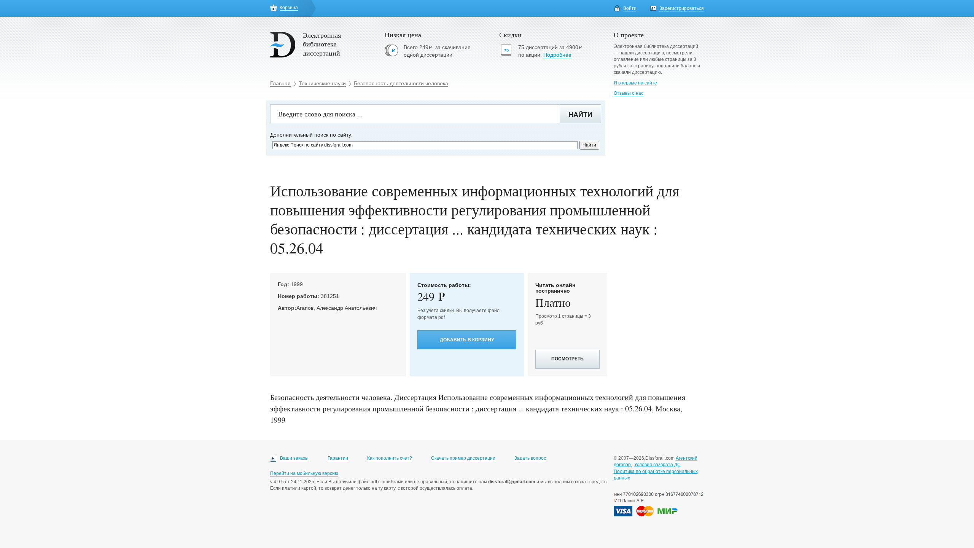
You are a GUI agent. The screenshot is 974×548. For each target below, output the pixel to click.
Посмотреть (567, 359)
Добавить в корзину (467, 339)
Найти (580, 114)
